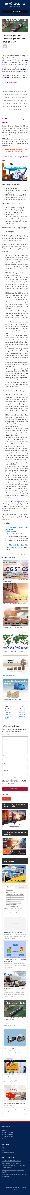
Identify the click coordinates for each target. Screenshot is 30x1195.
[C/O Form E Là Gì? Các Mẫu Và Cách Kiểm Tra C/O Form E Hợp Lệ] (15, 1093)
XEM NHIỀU (21, 887)
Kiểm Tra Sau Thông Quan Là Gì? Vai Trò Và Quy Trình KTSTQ (8, 714)
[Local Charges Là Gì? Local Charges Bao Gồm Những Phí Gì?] (15, 1008)
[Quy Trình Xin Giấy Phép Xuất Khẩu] (15, 898)
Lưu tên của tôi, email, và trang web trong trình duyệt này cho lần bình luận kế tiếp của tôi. (14, 781)
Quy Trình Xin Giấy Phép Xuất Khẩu (13, 908)
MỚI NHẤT (9, 887)
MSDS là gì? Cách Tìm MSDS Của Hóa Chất (15, 1076)
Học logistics (5, 1150)
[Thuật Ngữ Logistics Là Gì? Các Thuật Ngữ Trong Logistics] (15, 949)
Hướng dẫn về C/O (11, 531)
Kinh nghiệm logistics (8, 1152)
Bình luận (5, 734)
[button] (15, 11)
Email (4, 763)
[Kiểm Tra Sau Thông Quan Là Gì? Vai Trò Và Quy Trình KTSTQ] (15, 1037)
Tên (4, 756)
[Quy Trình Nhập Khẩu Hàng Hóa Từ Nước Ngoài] (15, 979)
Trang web (6, 770)
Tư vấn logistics (15, 3)
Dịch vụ (4, 1148)
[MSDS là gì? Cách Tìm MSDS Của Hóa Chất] (15, 1066)
